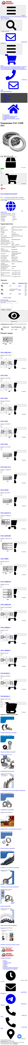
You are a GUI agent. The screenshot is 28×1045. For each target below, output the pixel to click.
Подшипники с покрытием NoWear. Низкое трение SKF (10, 944)
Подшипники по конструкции (8, 16)
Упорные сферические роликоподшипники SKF (9, 925)
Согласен (15, 1043)
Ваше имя (3, 302)
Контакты (24, 69)
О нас (10, 67)
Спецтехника (6, 17)
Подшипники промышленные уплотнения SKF (9, 732)
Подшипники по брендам (21, 16)
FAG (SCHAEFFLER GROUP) (9, 194)
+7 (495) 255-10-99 (5, 31)
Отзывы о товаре (7, 297)
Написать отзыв (4, 299)
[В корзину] (13, 520)
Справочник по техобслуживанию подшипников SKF (10, 886)
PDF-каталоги (15, 69)
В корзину (23, 183)
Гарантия (3, 69)
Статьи (20, 69)
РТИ (2, 17)
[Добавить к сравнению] (2, 185)
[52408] (14, 154)
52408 (19, 285)
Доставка (14, 67)
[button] (5, 958)
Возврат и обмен (21, 67)
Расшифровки (8, 69)
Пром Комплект (4, 1041)
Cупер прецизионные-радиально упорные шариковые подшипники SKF (13, 790)
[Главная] (13, 113)
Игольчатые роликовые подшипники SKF (8, 848)
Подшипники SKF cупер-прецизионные (7, 809)
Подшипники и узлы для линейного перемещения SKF (10, 867)
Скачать (2, 735)
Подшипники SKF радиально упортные (7, 771)
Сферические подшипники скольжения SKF (8, 751)
